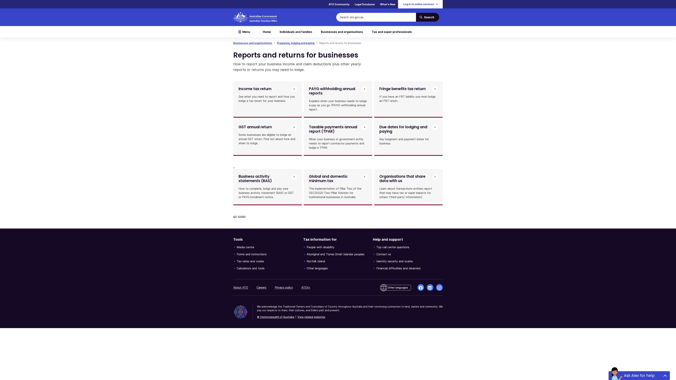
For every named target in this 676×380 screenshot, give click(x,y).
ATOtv (305, 287)
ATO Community (339, 4)
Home (267, 32)
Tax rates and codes (250, 261)
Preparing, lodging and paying (295, 43)
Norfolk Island (316, 261)
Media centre (245, 247)
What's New (387, 4)
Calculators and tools (251, 268)
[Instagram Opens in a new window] (439, 287)
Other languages (317, 268)
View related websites (311, 316)
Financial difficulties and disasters (398, 268)
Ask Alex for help (639, 375)
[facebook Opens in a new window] (420, 287)
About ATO (240, 287)
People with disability (320, 247)
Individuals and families (296, 32)
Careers (261, 287)
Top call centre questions (392, 247)
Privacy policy (284, 287)
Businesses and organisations (342, 32)
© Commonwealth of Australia (275, 316)
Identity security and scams (394, 261)
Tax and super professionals (392, 32)
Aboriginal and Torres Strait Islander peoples (335, 254)
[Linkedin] (430, 287)
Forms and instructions (252, 254)
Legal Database (365, 4)
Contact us (383, 254)
